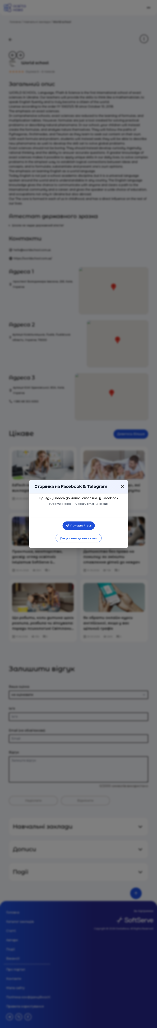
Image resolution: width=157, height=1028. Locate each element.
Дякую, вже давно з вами (78, 538)
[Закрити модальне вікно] (122, 486)
